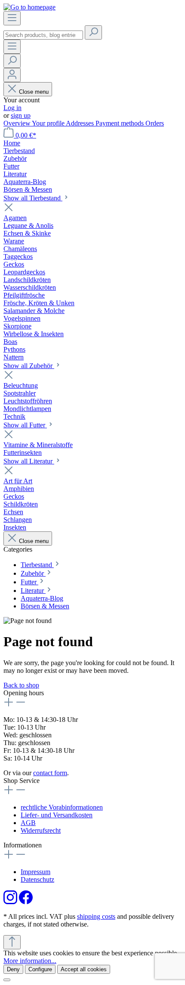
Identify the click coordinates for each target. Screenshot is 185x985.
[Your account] (12, 75)
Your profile (49, 123)
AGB (28, 822)
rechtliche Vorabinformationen (62, 807)
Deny (13, 969)
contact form (50, 772)
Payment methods (120, 123)
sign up (21, 115)
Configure (40, 969)
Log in (12, 107)
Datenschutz (37, 879)
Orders (154, 123)
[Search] (93, 32)
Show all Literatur (28, 461)
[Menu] (12, 18)
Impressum (35, 871)
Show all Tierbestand (32, 198)
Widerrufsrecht (41, 830)
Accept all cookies (84, 969)
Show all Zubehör (28, 365)
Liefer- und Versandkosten (56, 815)
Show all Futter (25, 425)
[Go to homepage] (29, 7)
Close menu (34, 92)
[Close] (6, 980)
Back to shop (21, 685)
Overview (17, 123)
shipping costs (96, 916)
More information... (29, 960)
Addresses (81, 123)
